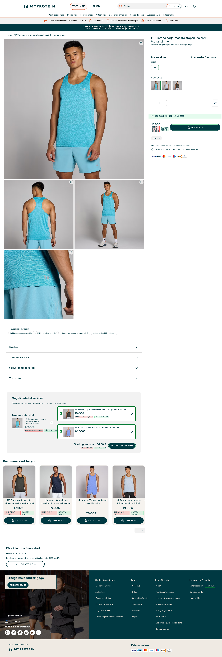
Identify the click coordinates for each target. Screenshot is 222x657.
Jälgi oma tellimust (103, 610)
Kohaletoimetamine (104, 604)
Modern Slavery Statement (168, 598)
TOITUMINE (78, 6)
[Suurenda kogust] (164, 103)
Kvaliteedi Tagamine (165, 592)
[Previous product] (137, 530)
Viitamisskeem (202, 586)
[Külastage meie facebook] (13, 632)
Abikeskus (100, 592)
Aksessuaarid (153, 15)
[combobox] (149, 6)
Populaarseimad (56, 15)
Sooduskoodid (196, 592)
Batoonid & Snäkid (118, 15)
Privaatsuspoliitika (164, 604)
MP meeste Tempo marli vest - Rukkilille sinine (92, 501)
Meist (158, 586)
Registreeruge (18, 585)
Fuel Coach (175, 6)
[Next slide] (144, 500)
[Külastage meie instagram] (7, 632)
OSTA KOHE (21, 520)
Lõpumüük (168, 15)
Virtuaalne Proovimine (205, 57)
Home (9, 35)
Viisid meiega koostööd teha (169, 623)
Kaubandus (161, 617)
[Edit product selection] (132, 413)
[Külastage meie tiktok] (20, 632)
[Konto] (187, 6)
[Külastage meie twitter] (32, 632)
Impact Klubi (195, 598)
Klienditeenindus (103, 586)
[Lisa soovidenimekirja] (215, 103)
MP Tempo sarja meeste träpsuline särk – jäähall (129, 501)
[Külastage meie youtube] (26, 632)
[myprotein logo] (39, 6)
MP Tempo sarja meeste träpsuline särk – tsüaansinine (40, 35)
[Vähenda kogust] (154, 103)
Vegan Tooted (137, 15)
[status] (159, 103)
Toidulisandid (86, 15)
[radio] (155, 67)
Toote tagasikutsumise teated (109, 617)
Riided (134, 592)
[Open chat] (38, 632)
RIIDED (96, 6)
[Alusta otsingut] (121, 6)
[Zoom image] (141, 43)
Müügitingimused (164, 610)
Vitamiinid (101, 15)
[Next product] (142, 530)
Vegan (134, 617)
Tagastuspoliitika (103, 598)
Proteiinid (72, 15)
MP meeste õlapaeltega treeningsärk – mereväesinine (56, 501)
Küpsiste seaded (14, 615)
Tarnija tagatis (162, 629)
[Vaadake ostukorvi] (194, 6)
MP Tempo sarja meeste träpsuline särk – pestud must (19, 501)
